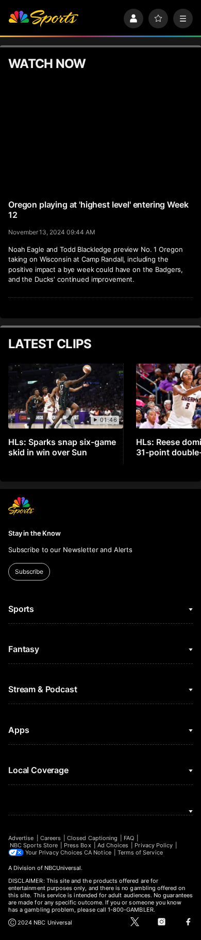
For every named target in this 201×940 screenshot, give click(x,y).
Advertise (21, 838)
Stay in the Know (34, 533)
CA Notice (97, 852)
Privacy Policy (154, 845)
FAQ (129, 838)
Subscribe (29, 571)
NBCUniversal (62, 867)
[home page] (43, 18)
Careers (50, 838)
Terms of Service (140, 852)
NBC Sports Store (34, 845)
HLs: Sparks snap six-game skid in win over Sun (62, 447)
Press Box (77, 845)
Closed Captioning (92, 838)
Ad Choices (113, 845)
